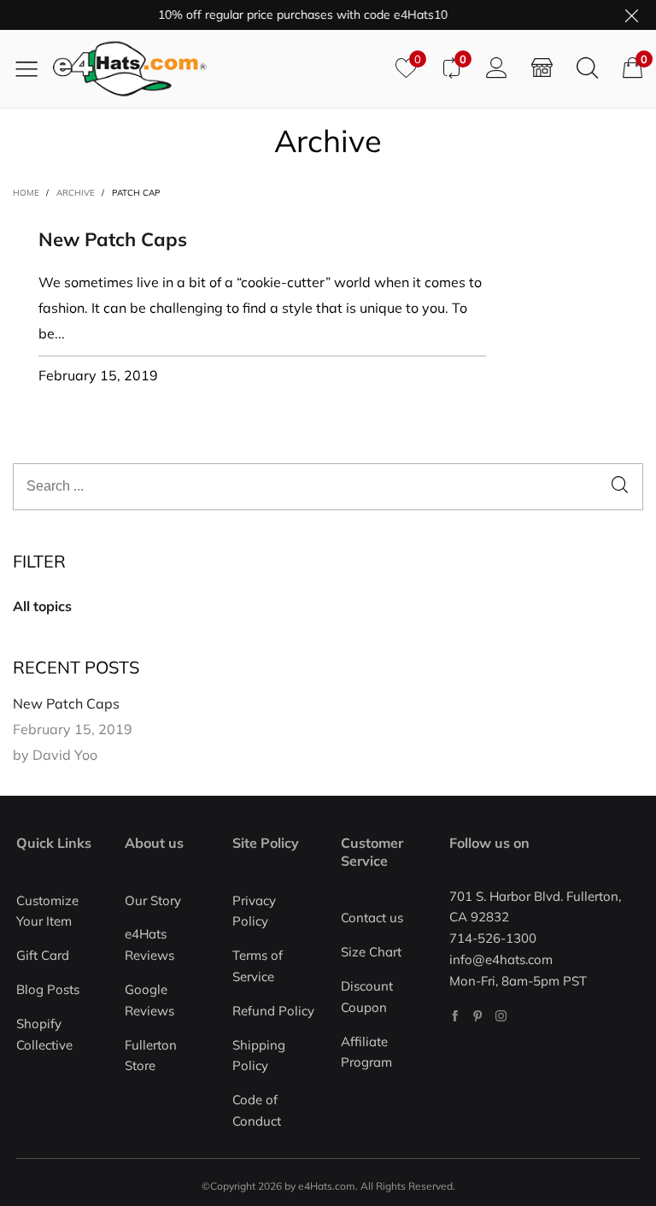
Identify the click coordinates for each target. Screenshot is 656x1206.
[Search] (587, 68)
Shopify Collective (44, 1034)
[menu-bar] (33, 68)
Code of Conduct (256, 1110)
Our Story (153, 900)
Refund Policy (273, 1011)
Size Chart (371, 952)
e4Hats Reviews (149, 944)
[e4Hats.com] (218, 68)
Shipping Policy (258, 1055)
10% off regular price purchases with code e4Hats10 (294, 14)
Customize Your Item (47, 911)
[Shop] (542, 68)
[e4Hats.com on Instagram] (501, 1016)
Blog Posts (47, 989)
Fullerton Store (151, 1055)
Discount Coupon (367, 996)
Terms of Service (257, 966)
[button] (619, 486)
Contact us (372, 917)
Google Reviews (149, 1000)
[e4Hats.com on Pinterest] (478, 1016)
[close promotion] (631, 15)
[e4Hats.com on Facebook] (455, 1016)
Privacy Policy (254, 911)
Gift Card (42, 955)
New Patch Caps (112, 239)
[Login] (496, 68)
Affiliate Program (366, 1052)
